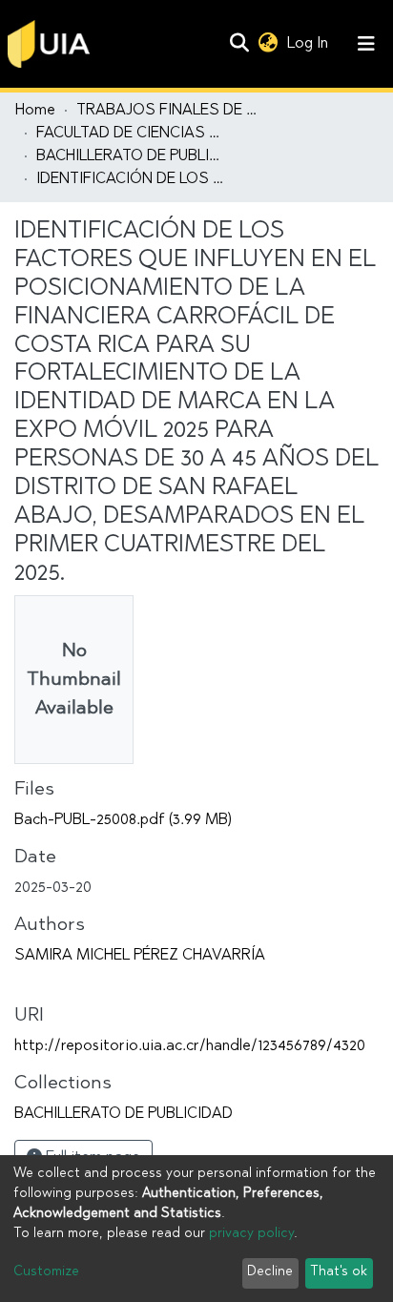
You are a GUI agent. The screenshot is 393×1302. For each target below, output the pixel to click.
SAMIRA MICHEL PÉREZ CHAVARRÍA (139, 955)
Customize (46, 1272)
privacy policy (251, 1234)
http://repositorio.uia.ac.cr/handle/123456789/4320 (189, 1046)
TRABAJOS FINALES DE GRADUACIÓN (171, 110)
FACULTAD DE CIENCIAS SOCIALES (131, 133)
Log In (309, 44)
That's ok (338, 1272)
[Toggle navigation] (366, 44)
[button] (267, 43)
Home (35, 110)
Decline (270, 1272)
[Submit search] (239, 43)
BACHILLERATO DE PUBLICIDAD (131, 156)
